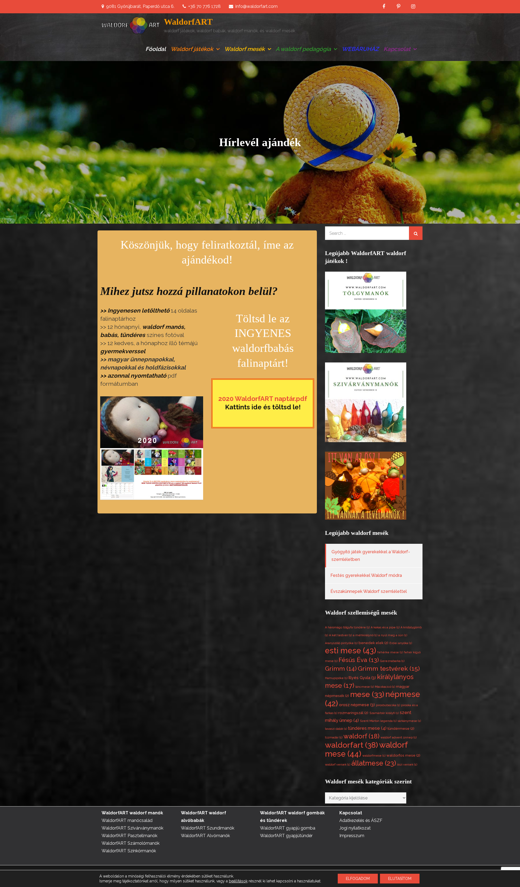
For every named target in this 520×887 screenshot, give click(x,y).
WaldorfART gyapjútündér (286, 835)
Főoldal (155, 49)
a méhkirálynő (365, 635)
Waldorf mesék (244, 49)
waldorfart (351, 745)
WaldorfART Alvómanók (205, 835)
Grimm (341, 668)
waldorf (361, 736)
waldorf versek (337, 764)
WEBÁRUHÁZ (360, 49)
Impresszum (351, 835)
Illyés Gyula (362, 677)
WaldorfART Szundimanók (207, 828)
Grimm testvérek (389, 668)
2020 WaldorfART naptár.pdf (262, 399)
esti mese (350, 650)
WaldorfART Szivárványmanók (132, 828)
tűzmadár (333, 737)
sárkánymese (409, 720)
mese (367, 694)
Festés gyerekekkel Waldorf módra (366, 575)
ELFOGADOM (358, 878)
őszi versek (407, 764)
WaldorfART (188, 22)
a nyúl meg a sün (392, 635)
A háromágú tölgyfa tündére (347, 627)
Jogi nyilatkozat (355, 828)
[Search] (415, 233)
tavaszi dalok (336, 728)
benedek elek (373, 643)
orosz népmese (357, 704)
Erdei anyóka (400, 643)
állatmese (373, 763)
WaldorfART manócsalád (127, 820)
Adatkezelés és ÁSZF (360, 820)
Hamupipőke (336, 678)
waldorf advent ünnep (399, 737)
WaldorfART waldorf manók (132, 812)
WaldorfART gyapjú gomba (287, 828)
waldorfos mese (403, 755)
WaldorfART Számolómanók (131, 843)
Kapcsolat (397, 49)
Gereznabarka (392, 661)
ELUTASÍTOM (399, 878)
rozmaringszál (353, 713)
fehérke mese (390, 652)
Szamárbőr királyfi (384, 713)
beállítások (238, 881)
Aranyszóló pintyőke (341, 643)
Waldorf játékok (192, 49)
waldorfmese (373, 755)
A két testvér (340, 635)
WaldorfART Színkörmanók (129, 850)
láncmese (364, 686)
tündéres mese (367, 728)
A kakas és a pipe (385, 627)
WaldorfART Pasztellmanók (129, 835)
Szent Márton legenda (378, 720)
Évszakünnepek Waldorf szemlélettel (368, 591)
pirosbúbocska (388, 705)
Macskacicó (385, 686)
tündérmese (401, 729)
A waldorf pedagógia (303, 49)
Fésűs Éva (359, 659)
